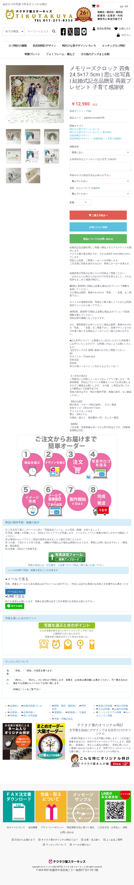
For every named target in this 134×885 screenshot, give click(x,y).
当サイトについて (16, 827)
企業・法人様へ (92, 839)
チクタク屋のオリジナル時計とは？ (59, 839)
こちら (23, 689)
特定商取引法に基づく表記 (80, 827)
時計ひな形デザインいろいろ (79, 45)
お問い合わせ (67, 832)
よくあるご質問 (114, 839)
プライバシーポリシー (52, 827)
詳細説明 (112, 159)
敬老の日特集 (105, 705)
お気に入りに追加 (98, 227)
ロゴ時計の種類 (17, 45)
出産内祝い (29, 712)
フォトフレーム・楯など (60, 54)
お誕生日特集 (121, 709)
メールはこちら (15, 591)
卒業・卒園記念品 (63, 718)
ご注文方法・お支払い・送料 (112, 827)
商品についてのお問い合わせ (98, 239)
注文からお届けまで (25, 839)
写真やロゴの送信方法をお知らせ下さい (90, 175)
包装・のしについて (85, 188)
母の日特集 (122, 705)
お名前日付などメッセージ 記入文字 (93, 159)
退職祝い (58, 712)
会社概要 (32, 827)
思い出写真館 (30, 715)
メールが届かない (82, 844)
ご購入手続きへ (99, 215)
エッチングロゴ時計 (114, 45)
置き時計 (107, 132)
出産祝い (14, 712)
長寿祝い (14, 715)
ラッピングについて (56, 844)
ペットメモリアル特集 (110, 712)
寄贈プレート (32, 54)
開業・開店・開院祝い (65, 705)
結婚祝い (14, 705)
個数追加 (74, 146)
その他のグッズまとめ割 (95, 54)
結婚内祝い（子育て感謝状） (108, 138)
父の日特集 (104, 709)
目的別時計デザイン (44, 45)
